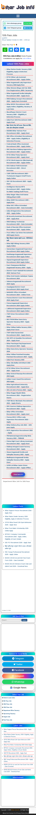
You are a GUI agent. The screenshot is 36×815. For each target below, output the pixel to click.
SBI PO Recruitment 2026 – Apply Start (18, 542)
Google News (19, 687)
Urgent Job (6, 716)
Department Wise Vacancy (11, 710)
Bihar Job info (15, 810)
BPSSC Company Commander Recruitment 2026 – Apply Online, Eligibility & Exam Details (16, 536)
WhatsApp (19, 682)
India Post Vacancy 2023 (15, 360)
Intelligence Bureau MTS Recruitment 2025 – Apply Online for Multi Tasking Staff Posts (18, 189)
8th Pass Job (7, 701)
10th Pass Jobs (9, 35)
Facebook (19, 670)
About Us (5, 813)
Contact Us (12, 813)
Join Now (28, 23)
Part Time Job (7, 720)
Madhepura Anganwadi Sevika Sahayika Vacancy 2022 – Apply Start (18, 460)
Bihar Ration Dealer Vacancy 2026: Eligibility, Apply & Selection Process (19, 71)
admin (5, 38)
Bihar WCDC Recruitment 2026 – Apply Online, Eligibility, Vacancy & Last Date (19, 106)
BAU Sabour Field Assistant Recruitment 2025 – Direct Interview (17, 168)
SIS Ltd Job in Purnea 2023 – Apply (19, 390)
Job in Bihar (27, 58)
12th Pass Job (7, 707)
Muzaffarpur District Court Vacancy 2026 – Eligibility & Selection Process (16, 114)
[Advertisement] (18, 494)
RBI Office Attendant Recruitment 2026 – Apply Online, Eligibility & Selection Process (19, 138)
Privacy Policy (21, 813)
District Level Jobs (9, 698)
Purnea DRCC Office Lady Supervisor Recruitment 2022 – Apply (18, 419)
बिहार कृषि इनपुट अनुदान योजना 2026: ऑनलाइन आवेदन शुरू (18, 756)
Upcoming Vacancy (9, 713)
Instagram (19, 676)
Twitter (19, 664)
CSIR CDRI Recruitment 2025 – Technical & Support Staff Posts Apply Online (19, 176)
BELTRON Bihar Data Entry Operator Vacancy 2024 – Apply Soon (18, 322)
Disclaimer (29, 813)
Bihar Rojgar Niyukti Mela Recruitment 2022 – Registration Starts (19, 395)
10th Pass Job (7, 704)
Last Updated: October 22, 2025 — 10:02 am (17, 40)
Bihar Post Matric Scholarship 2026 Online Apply (18, 745)
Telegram (19, 658)
